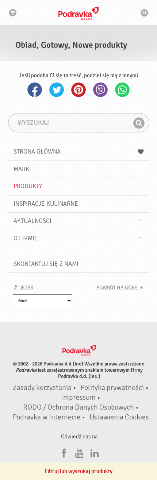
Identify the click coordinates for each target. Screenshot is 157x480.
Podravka (78, 13)
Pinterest (78, 89)
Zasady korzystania (42, 388)
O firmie (26, 238)
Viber (100, 89)
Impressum (78, 398)
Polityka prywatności (112, 388)
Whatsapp (122, 89)
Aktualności (32, 220)
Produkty (28, 186)
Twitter (56, 89)
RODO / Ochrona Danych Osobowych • (81, 407)
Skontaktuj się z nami (46, 263)
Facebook (34, 89)
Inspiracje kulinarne (46, 203)
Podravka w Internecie (46, 417)
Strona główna (37, 151)
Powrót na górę (116, 288)
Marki (22, 169)
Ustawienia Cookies (119, 417)
